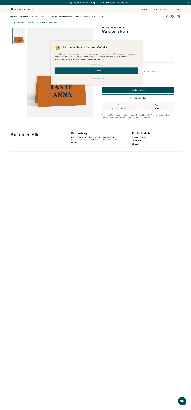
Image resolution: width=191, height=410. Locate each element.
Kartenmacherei (18, 23)
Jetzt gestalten (138, 90)
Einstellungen (96, 65)
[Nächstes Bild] (18, 103)
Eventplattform (90, 16)
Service (177, 9)
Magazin (145, 9)
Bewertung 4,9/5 (163, 9)
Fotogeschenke (65, 16)
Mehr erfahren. (93, 59)
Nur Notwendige (96, 78)
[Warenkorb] (178, 16)
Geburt (34, 16)
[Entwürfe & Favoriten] (172, 16)
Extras (102, 16)
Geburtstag (52, 16)
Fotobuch (24, 16)
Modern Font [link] (52, 23)
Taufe (42, 16)
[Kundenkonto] (166, 16)
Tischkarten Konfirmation (36, 23)
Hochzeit (14, 16)
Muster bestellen (138, 97)
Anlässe (78, 16)
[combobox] (144, 58)
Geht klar (96, 71)
